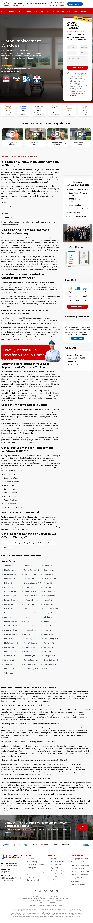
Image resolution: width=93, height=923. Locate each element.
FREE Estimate (75, 4)
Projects (60, 11)
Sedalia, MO (28, 651)
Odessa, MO (28, 626)
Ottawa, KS (48, 630)
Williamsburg (68, 916)
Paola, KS (27, 634)
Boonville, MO (49, 570)
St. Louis (84, 878)
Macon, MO (8, 617)
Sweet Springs (31, 916)
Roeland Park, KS (10, 651)
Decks (21, 11)
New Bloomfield (40, 913)
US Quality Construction (41, 897)
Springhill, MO (49, 656)
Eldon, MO (8, 583)
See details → (82, 31)
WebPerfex (54, 902)
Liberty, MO (48, 613)
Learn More (77, 338)
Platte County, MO (51, 639)
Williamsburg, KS (10, 673)
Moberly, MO (29, 621)
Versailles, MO (9, 668)
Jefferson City (75, 865)
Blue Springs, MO (11, 570)
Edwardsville (29, 910)
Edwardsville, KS (50, 579)
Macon (12, 913)
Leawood (62, 912)
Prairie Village (36, 914)
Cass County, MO (30, 574)
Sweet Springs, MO (51, 660)
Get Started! (82, 827)
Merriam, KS (28, 617)
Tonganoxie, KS (30, 664)
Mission (20, 913)
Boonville (68, 909)
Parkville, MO (49, 634)
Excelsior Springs (38, 910)
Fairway (44, 910)
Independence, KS (51, 596)
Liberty (83, 868)
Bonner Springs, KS (31, 570)
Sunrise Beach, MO (31, 660)
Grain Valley (61, 910)
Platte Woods (29, 914)
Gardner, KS (28, 587)
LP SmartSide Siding (57, 871)
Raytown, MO (9, 647)
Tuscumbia (46, 916)
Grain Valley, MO (10, 591)
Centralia (14, 910)
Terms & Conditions (52, 905)
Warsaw (61, 916)
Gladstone (56, 910)
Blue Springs (75, 859)
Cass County (78, 909)
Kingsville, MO (29, 604)
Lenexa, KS (8, 613)
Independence (86, 862)
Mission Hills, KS (10, 621)
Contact (83, 11)
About (11, 11)
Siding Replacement (57, 862)
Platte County (23, 914)
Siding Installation (56, 865)
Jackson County (27, 912)
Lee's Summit (75, 868)
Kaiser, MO (48, 600)
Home (3, 11)
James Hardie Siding (11, 543)
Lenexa (72, 912)
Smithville (74, 914)
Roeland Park (60, 914)
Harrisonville (73, 910)
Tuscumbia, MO (50, 664)
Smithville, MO (10, 656)
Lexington (76, 912)
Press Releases (33, 905)
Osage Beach (55, 913)
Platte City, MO (29, 639)
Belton (50, 909)
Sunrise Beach (24, 916)
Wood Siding (54, 877)
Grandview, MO (30, 591)
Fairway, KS (48, 583)
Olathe (73, 871)
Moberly (31, 913)
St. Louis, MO (9, 660)
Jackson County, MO (12, 600)
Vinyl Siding (29, 543)
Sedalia (73, 875)
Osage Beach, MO (11, 630)
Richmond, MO (29, 647)
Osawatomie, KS (30, 630)
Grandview (75, 862)
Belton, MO (48, 566)
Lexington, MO (29, 613)
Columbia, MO (29, 579)
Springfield (75, 878)
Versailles (51, 916)
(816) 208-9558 (57, 5)
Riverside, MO (49, 647)
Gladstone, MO (49, 587)
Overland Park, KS (11, 634)
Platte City (17, 914)
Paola (76, 913)
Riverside (55, 914)
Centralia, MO (49, 574)
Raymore (42, 914)
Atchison (42, 909)
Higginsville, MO (10, 596)
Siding (28, 11)
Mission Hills (25, 913)
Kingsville (46, 912)
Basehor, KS (28, 566)
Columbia (84, 859)
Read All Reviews (77, 306)
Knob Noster (51, 912)
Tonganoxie (40, 916)
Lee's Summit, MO (51, 608)
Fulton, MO (8, 587)
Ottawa (66, 913)
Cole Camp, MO (10, 579)
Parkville (80, 913)
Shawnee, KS (48, 651)
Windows (39, 11)
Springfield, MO (30, 656)
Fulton (48, 910)
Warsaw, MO (48, 668)
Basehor (46, 909)
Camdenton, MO (10, 574)
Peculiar (13, 914)
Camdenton (72, 909)
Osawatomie (61, 913)
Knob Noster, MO (50, 604)
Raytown (46, 914)
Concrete (50, 11)
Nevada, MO (48, 621)
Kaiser (38, 912)
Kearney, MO (9, 604)
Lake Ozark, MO (10, 608)
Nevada (34, 913)
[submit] (77, 68)
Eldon (33, 910)
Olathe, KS (48, 626)
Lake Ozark (85, 865)
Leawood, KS (29, 608)
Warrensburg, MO (31, 668)
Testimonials (72, 11)
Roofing (51, 543)
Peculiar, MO (9, 639)
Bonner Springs (61, 909)
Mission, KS (48, 617)
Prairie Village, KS (30, 643)
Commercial (42, 5)
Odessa (46, 913)
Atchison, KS (9, 566)
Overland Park (86, 871)
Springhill (15, 916)
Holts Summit (13, 912)
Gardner (51, 910)
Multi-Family (35, 5)
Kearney (42, 912)
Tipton (36, 916)
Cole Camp (18, 910)
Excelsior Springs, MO (32, 583)
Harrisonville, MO (50, 591)
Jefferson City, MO (31, 600)
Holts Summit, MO (31, 596)
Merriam (16, 913)
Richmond (50, 914)
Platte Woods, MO (11, 643)
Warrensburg (75, 881)
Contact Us (60, 905)
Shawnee (84, 875)
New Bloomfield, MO (12, 626)
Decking (6, 547)
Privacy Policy (74, 93)
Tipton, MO (8, 664)
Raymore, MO (49, 643)
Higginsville (78, 910)
